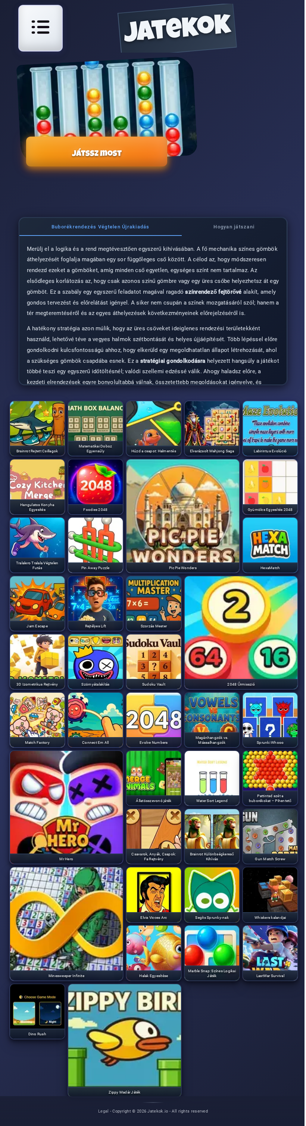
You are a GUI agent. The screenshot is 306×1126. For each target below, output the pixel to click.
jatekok (177, 31)
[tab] (100, 227)
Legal (103, 1111)
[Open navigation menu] (40, 27)
